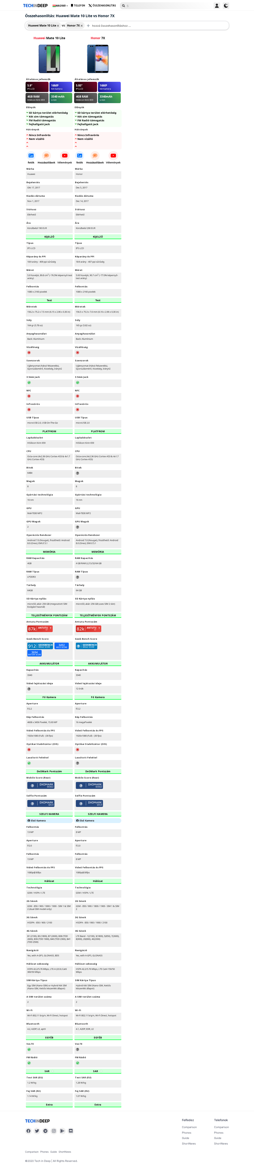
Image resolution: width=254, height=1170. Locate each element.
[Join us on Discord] (70, 1131)
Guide (185, 1138)
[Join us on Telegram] (45, 1131)
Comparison (189, 1127)
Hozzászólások (46, 162)
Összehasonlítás (104, 5)
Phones (186, 1132)
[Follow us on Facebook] (28, 1131)
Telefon (79, 5)
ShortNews (189, 1143)
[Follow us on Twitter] (37, 1131)
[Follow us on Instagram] (53, 1131)
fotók (31, 162)
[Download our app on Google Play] (62, 1131)
